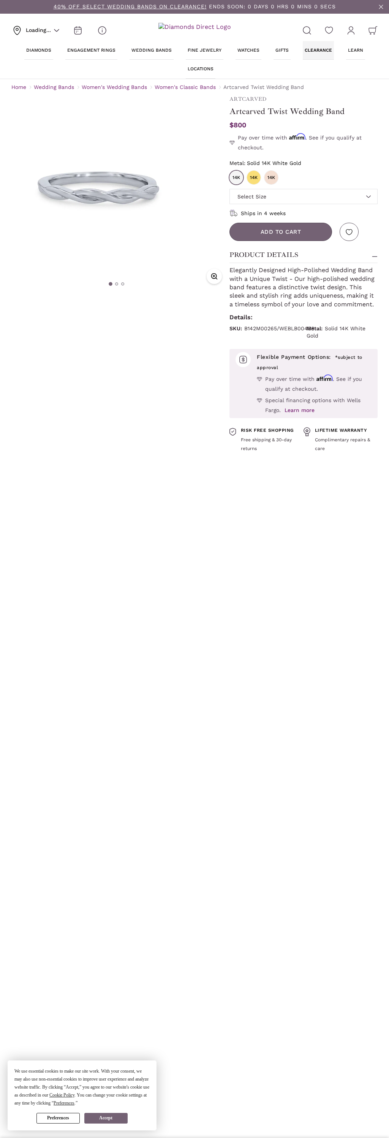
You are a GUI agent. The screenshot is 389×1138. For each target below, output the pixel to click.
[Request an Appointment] (78, 30)
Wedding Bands (54, 87)
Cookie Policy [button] (61, 1095)
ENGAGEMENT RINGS (91, 50)
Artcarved (247, 99)
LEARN (355, 50)
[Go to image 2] (116, 283)
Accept (105, 1118)
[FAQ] (102, 30)
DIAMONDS (38, 50)
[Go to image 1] (110, 284)
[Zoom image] (214, 276)
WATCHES (248, 50)
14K (236, 177)
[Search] (307, 30)
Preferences (58, 1118)
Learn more (300, 410)
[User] (351, 30)
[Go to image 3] (122, 283)
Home (18, 87)
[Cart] (373, 30)
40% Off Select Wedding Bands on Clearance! (130, 6)
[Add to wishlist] (349, 232)
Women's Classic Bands (185, 87)
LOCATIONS (200, 68)
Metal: (265, 163)
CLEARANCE (318, 50)
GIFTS (282, 50)
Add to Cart (281, 231)
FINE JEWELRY (204, 50)
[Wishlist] (329, 30)
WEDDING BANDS (151, 50)
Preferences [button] (64, 1103)
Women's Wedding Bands (114, 87)
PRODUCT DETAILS (263, 254)
